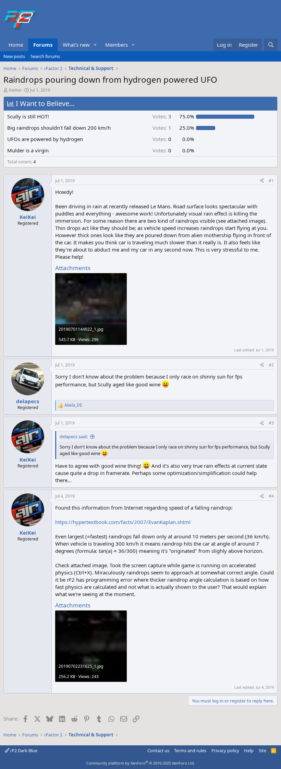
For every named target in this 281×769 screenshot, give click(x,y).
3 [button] (161, 116)
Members (116, 44)
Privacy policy (225, 750)
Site (262, 750)
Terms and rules (190, 750)
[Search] (271, 44)
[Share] (261, 181)
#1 (271, 181)
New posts (14, 56)
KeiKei (15, 90)
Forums (42, 44)
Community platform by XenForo (140, 763)
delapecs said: (74, 436)
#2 (271, 365)
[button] (95, 44)
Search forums (45, 56)
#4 (271, 496)
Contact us (158, 750)
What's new (76, 44)
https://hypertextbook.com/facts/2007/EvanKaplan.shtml (123, 522)
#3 (271, 423)
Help (249, 750)
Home (16, 44)
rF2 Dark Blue (23, 750)
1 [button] (161, 127)
